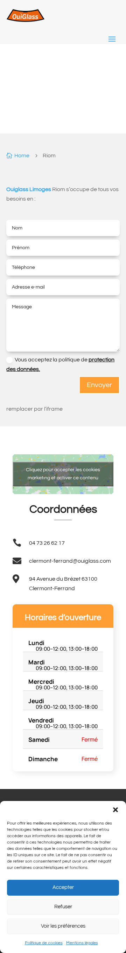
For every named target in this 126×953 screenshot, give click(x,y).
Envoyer (99, 385)
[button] (115, 809)
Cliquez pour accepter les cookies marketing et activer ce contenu (63, 473)
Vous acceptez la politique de (60, 364)
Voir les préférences (63, 926)
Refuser (63, 906)
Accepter (63, 887)
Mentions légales (82, 943)
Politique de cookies (44, 943)
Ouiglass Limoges (28, 189)
